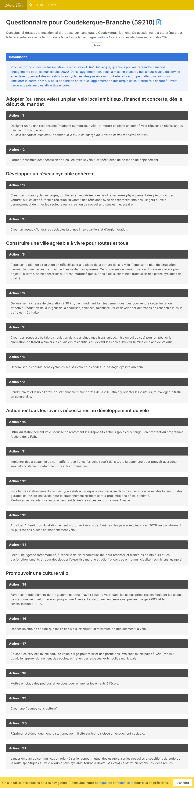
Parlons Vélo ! (107, 37)
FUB (49, 37)
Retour (97, 45)
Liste (40, 5)
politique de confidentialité (114, 783)
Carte (52, 5)
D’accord (182, 783)
